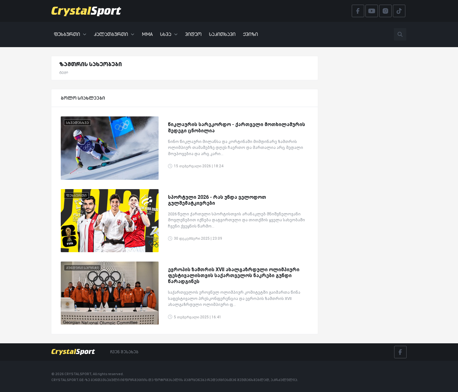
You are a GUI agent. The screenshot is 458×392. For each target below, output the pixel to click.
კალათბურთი (111, 34)
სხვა (165, 34)
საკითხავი (222, 34)
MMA (147, 34)
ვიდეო (193, 34)
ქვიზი (250, 34)
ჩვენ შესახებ (124, 352)
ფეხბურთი (67, 34)
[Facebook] (400, 352)
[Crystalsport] (86, 11)
